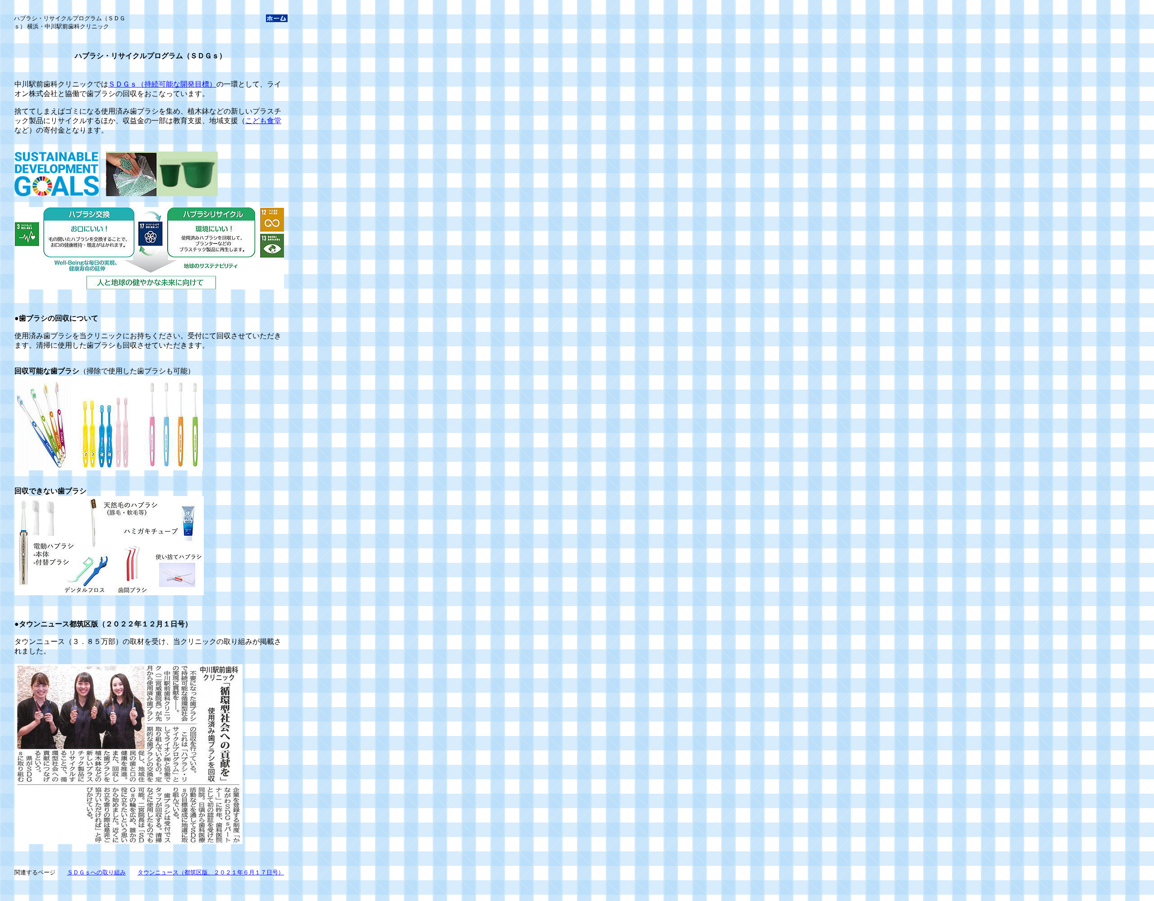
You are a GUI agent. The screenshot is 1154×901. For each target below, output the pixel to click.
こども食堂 (263, 120)
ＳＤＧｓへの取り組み (96, 872)
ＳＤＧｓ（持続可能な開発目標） (162, 84)
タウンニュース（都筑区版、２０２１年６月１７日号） (210, 872)
